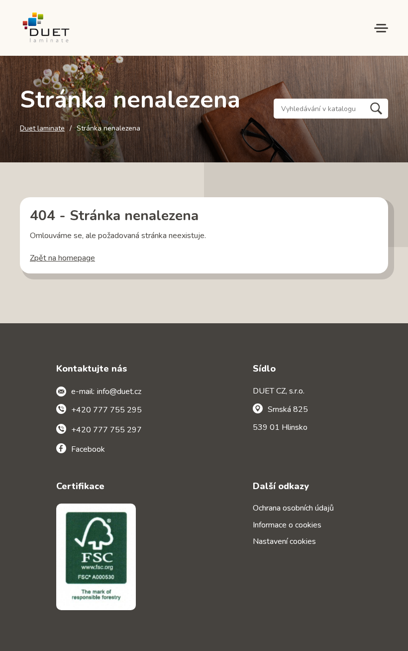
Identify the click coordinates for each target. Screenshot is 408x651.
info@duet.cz (119, 391)
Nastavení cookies (284, 541)
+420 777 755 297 (106, 429)
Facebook (88, 449)
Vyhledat (376, 109)
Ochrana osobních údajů (293, 508)
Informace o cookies (287, 525)
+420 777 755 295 (106, 409)
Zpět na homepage (62, 258)
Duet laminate (42, 128)
